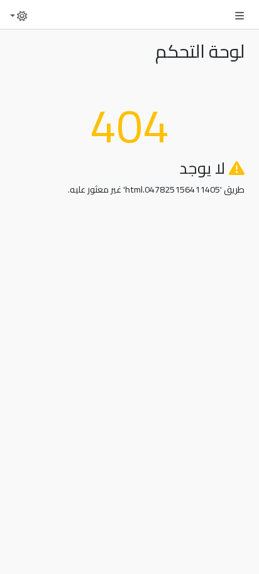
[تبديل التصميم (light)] (19, 12)
